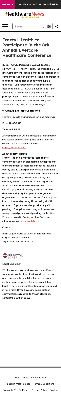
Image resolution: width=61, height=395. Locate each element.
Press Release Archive (35, 377)
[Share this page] (57, 26)
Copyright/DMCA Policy (16, 390)
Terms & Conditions (43, 383)
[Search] (42, 26)
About (17, 377)
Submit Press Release (18, 383)
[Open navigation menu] (5, 26)
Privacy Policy (39, 390)
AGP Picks (7, 4)
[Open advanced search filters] (49, 26)
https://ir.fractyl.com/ (14, 147)
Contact (54, 390)
